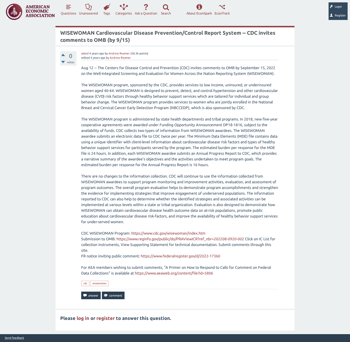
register (105, 318)
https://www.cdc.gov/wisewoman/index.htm (168, 233)
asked (85, 53)
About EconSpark (199, 13)
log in (83, 318)
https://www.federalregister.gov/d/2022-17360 (180, 256)
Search (166, 13)
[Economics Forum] (30, 11)
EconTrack (222, 13)
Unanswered (88, 13)
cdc (85, 283)
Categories (123, 13)
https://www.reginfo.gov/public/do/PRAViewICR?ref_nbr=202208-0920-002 (180, 239)
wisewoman (99, 283)
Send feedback (14, 338)
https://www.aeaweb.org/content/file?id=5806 (174, 273)
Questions (68, 13)
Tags (106, 13)
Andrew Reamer (119, 53)
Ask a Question (146, 13)
